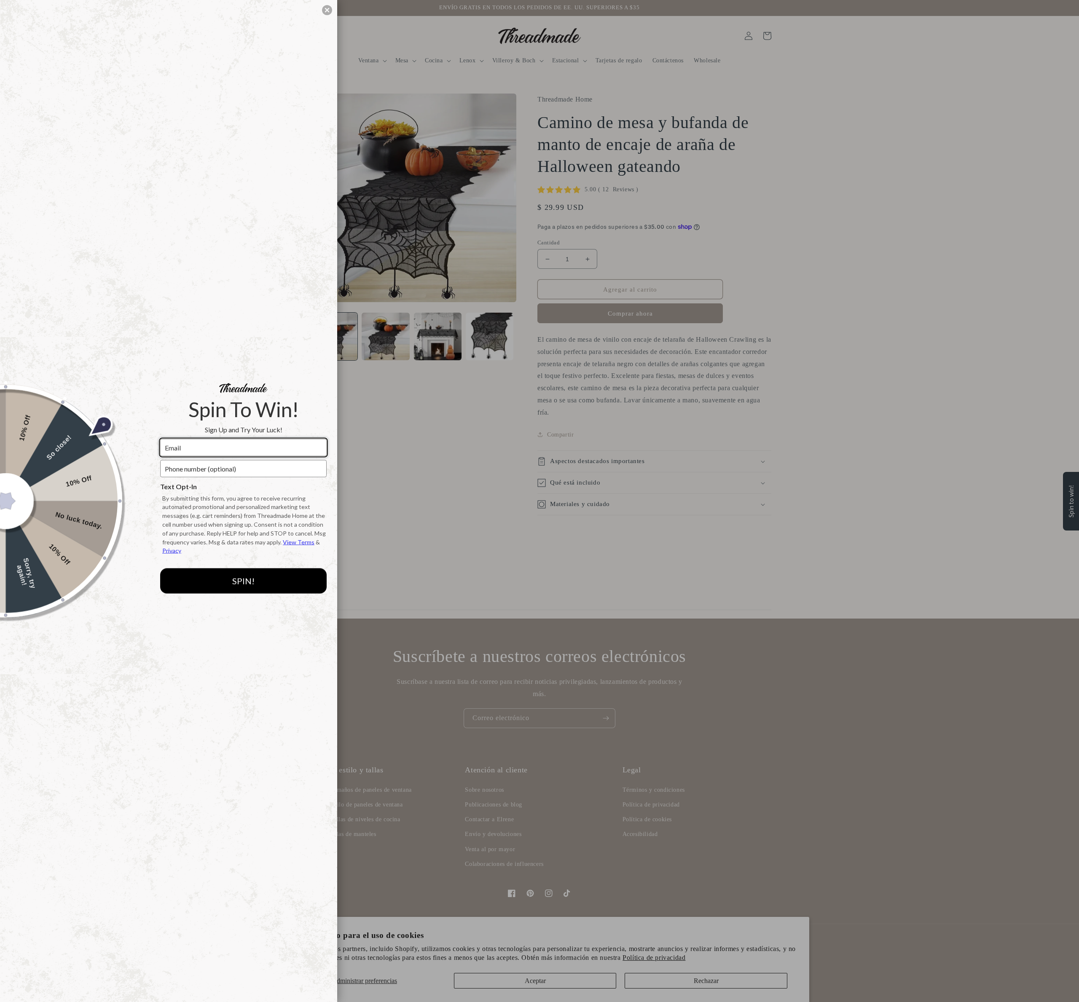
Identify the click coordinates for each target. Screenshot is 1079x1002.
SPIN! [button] (243, 581)
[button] (327, 10)
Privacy (171, 550)
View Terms (298, 541)
